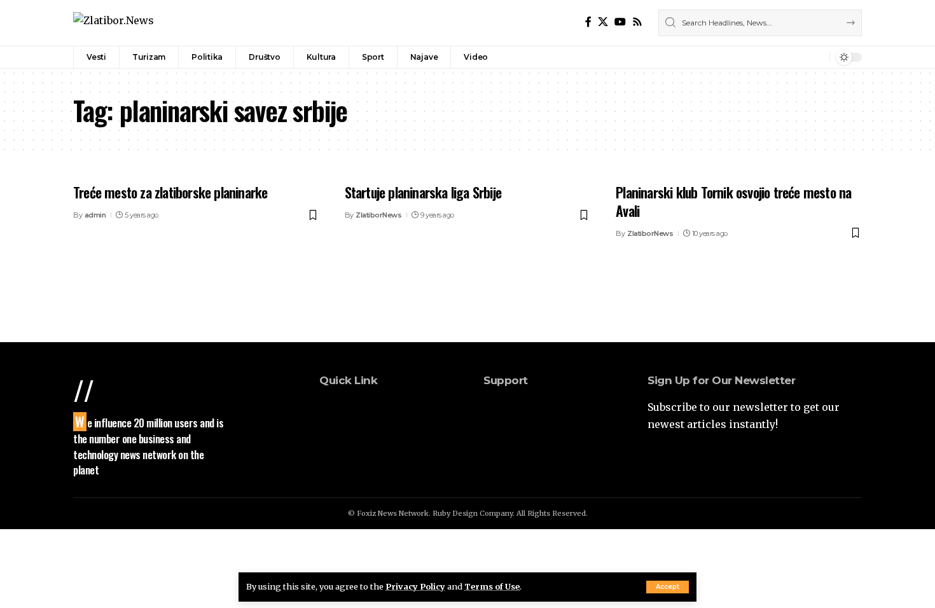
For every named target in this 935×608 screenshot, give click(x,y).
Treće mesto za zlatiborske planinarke (170, 192)
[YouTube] (620, 22)
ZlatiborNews (378, 215)
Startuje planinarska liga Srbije (423, 192)
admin (95, 215)
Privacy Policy (415, 586)
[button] (667, 587)
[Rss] (637, 22)
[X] (603, 22)
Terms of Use (492, 586)
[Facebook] (588, 22)
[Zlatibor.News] (113, 22)
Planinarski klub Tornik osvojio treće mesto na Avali (733, 201)
